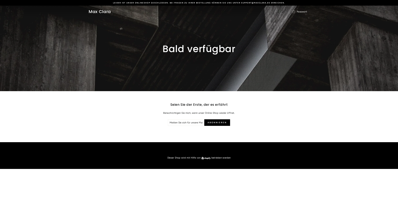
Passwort (302, 11)
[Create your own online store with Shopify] (206, 157)
